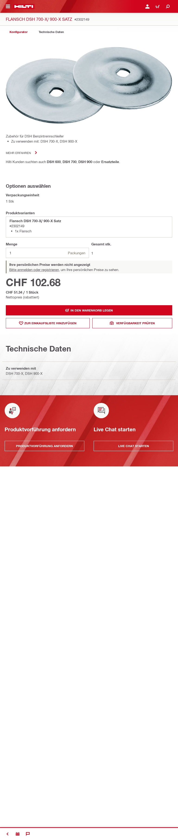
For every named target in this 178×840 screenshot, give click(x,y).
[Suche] (168, 6)
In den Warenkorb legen (91, 310)
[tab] (18, 32)
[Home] (24, 6)
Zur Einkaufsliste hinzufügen (50, 323)
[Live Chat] (28, 834)
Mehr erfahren (18, 152)
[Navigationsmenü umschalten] (8, 6)
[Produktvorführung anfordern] (18, 834)
